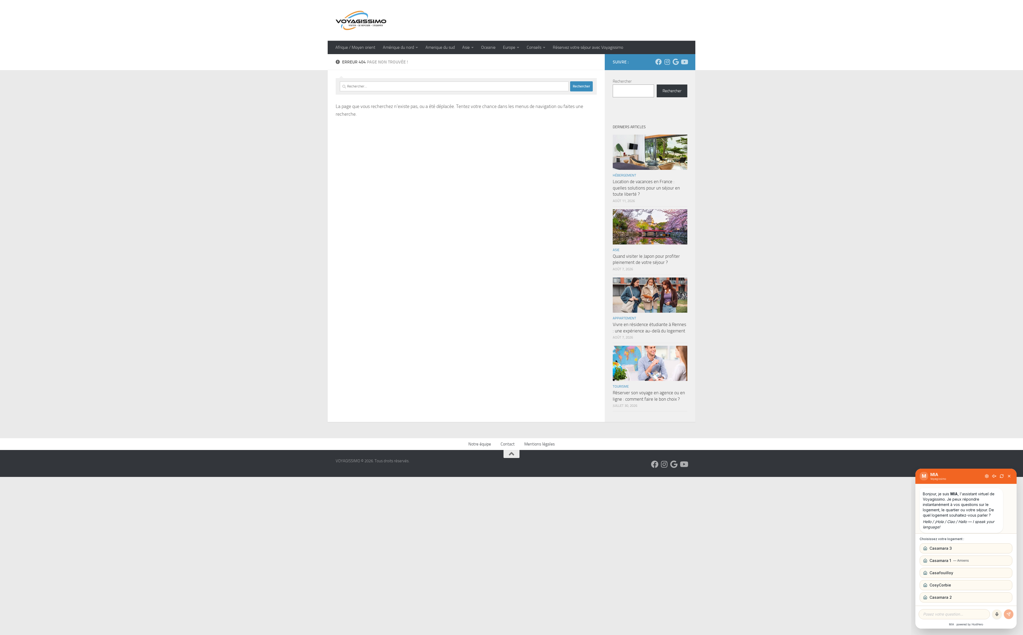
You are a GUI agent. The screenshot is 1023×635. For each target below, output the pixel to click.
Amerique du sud (440, 47)
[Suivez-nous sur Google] (675, 62)
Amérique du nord (398, 47)
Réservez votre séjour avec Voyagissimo (588, 47)
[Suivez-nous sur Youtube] (684, 62)
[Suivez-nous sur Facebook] (658, 62)
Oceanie (488, 47)
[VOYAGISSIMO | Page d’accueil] (361, 20)
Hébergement (624, 175)
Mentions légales (539, 444)
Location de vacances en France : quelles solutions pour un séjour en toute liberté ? (646, 188)
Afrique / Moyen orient (355, 47)
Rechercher (622, 81)
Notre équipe (479, 444)
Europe (509, 47)
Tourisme (621, 386)
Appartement (624, 318)
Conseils (534, 47)
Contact (508, 444)
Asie (466, 47)
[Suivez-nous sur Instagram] (667, 62)
